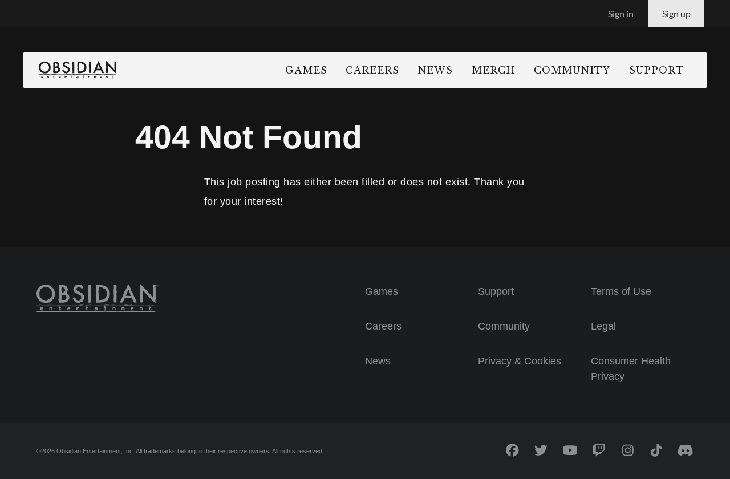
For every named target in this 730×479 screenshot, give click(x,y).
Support (496, 291)
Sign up (676, 13)
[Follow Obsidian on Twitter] (541, 451)
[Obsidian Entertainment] (97, 299)
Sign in (621, 13)
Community (504, 326)
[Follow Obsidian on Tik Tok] (656, 451)
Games (381, 291)
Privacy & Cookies (519, 361)
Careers (383, 326)
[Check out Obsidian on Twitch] (599, 451)
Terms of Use (621, 291)
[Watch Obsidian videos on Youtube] (570, 451)
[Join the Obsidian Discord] (686, 451)
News (378, 361)
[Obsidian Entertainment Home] (78, 70)
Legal (603, 326)
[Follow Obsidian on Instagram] (628, 451)
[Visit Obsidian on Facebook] (512, 451)
